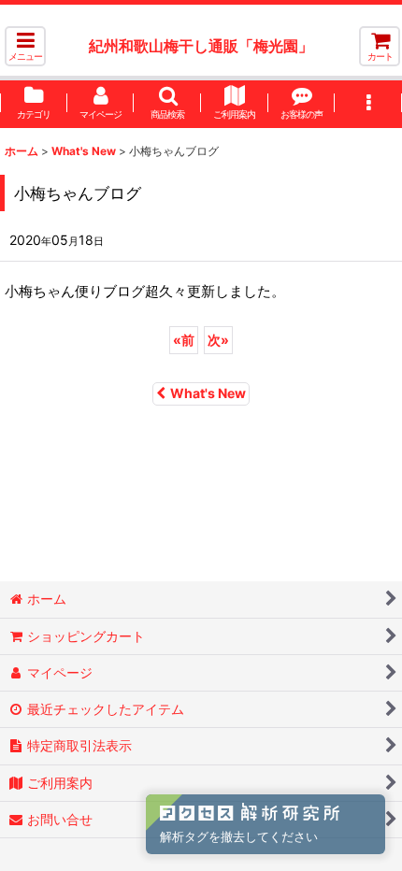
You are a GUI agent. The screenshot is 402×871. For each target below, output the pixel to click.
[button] (25, 46)
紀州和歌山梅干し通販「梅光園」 (201, 45)
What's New (208, 393)
